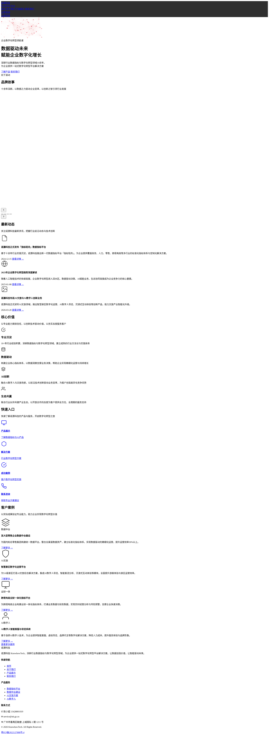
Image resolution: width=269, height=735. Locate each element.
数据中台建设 (13, 692)
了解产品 (5, 72)
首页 (3, 9)
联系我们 (29, 9)
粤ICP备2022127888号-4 (12, 732)
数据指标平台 (13, 689)
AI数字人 (11, 699)
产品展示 (20, 9)
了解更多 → (7, 548)
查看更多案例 (8, 644)
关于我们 (10, 9)
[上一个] (3, 210)
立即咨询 (5, 12)
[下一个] (3, 217)
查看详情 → (18, 259)
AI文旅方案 (12, 695)
